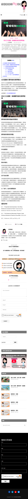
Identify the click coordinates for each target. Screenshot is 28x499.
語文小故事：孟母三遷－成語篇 (18, 377)
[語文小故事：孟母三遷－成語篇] (5, 379)
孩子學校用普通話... (14, 275)
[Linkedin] (21, 15)
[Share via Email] (21, 224)
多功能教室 (9, 69)
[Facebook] (9, 492)
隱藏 (13, 60)
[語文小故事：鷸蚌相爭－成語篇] (5, 388)
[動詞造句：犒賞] (5, 404)
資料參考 (4, 76)
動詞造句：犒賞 (14, 402)
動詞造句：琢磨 (14, 394)
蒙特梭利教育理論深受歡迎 (10, 66)
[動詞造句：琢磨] (5, 396)
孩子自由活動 (9, 73)
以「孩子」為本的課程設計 (12, 74)
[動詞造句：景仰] (5, 412)
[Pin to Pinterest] (20, 224)
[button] (3, 269)
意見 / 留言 (3, 468)
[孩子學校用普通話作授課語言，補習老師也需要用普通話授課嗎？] (14, 266)
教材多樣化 (9, 71)
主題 (2, 461)
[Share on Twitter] (18, 224)
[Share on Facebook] (17, 224)
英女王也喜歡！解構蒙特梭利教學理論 (10, 64)
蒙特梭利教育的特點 (9, 68)
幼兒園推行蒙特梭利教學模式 (9, 63)
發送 (5, 481)
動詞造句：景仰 (14, 410)
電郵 (2, 448)
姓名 (2, 442)
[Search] (26, 15)
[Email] (24, 15)
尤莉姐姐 (10, 42)
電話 (2, 454)
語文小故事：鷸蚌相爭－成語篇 (18, 385)
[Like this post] (15, 224)
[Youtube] (15, 492)
